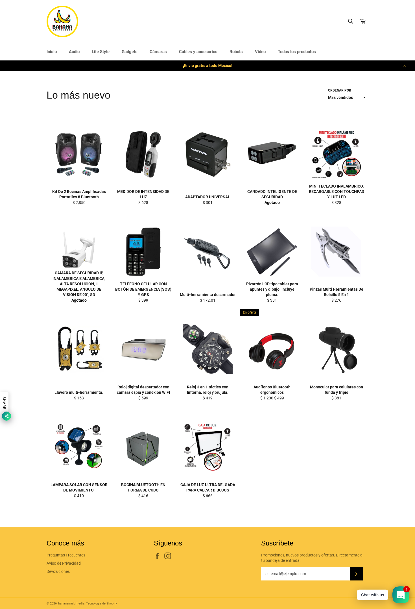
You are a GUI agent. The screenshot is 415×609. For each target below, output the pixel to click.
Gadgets (129, 51)
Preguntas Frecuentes (66, 555)
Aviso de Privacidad (64, 563)
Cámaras (158, 51)
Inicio (52, 51)
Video (260, 51)
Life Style (101, 51)
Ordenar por (339, 90)
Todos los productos (297, 51)
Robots (236, 51)
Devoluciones (58, 571)
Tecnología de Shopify (101, 603)
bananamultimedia (71, 603)
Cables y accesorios (198, 51)
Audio (74, 51)
